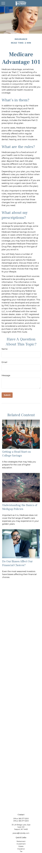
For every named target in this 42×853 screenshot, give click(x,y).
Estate (21, 846)
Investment (21, 844)
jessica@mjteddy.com (21, 833)
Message (6, 375)
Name (5, 349)
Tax (21, 851)
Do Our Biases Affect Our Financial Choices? (17, 563)
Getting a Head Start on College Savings (16, 453)
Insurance (21, 849)
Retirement (21, 841)
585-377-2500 (24, 819)
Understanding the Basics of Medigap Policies (19, 507)
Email (4, 362)
